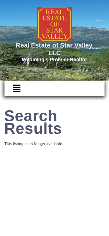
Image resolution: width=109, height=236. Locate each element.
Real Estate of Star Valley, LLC (55, 49)
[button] (13, 88)
